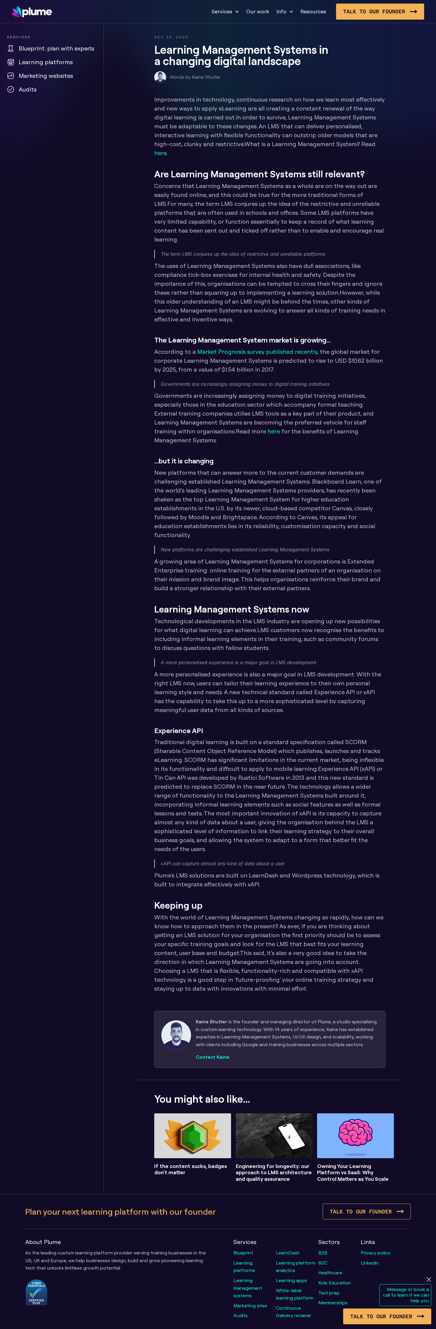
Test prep (329, 1293)
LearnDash (288, 1253)
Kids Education (334, 1283)
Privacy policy (375, 1253)
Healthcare (330, 1273)
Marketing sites (250, 1306)
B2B (322, 1253)
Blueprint (243, 1253)
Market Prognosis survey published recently (257, 351)
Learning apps (291, 1280)
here (160, 153)
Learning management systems (248, 1287)
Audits (240, 1315)
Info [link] (281, 11)
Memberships (333, 1303)
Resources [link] (313, 11)
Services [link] (221, 11)
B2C (322, 1263)
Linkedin (369, 1263)
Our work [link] (257, 11)
